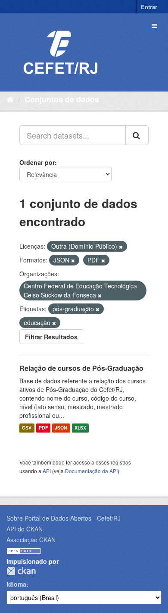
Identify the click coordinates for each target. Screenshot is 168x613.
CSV (26, 428)
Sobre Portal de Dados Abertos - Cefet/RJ (63, 518)
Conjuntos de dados (62, 99)
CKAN (21, 570)
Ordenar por (37, 162)
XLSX (80, 428)
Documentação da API (91, 470)
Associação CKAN (31, 539)
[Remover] (121, 246)
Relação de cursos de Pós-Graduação (81, 368)
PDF (43, 428)
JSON (61, 428)
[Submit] (137, 135)
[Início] (10, 98)
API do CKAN (24, 529)
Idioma (16, 584)
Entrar (149, 7)
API (47, 470)
